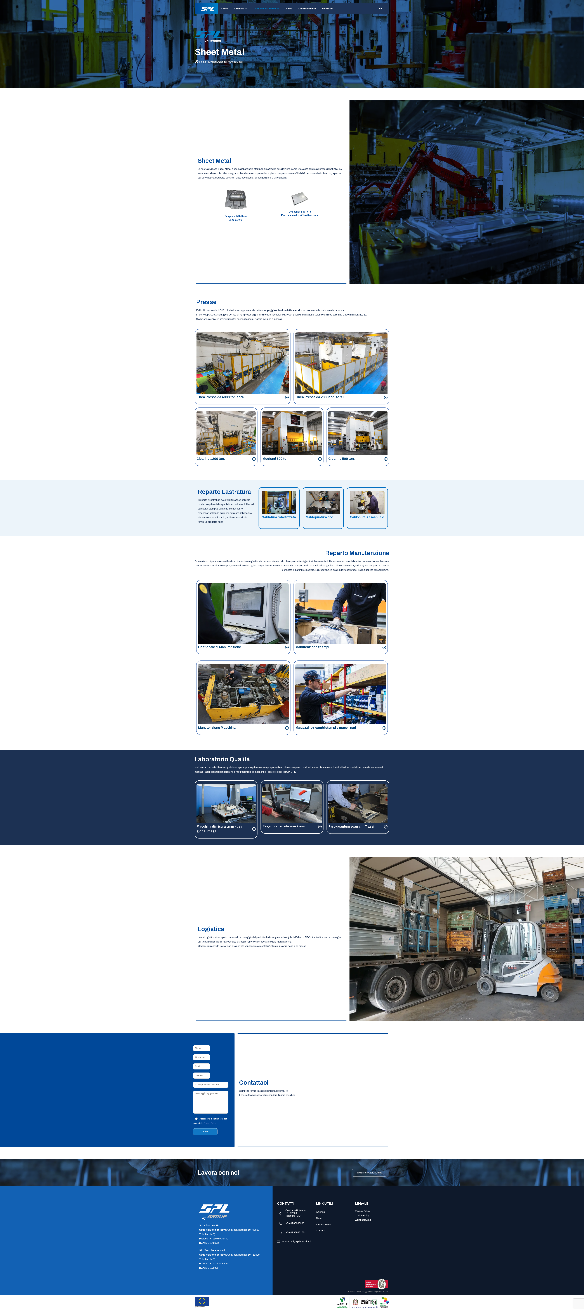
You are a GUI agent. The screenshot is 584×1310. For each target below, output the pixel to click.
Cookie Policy (362, 1215)
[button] (461, 1018)
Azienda (320, 1212)
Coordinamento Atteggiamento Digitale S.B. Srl (368, 1292)
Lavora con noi (323, 1224)
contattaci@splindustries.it (296, 1241)
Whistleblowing (363, 1220)
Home (202, 62)
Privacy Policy (210, 1123)
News (319, 1218)
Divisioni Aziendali (217, 62)
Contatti (320, 1230)
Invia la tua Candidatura (369, 1172)
